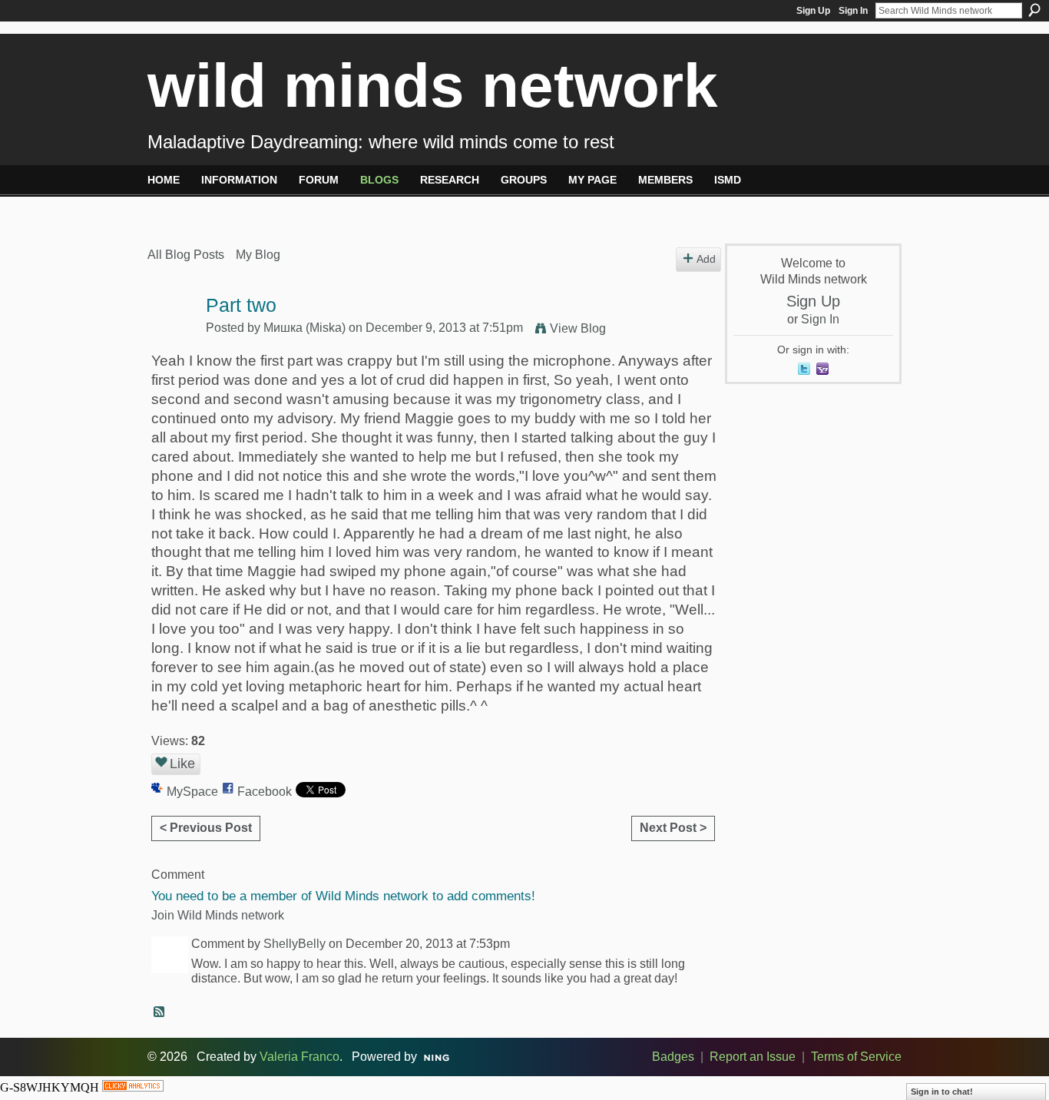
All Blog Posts (185, 254)
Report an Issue (753, 1056)
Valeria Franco (299, 1056)
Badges (673, 1056)
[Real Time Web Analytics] (133, 1087)
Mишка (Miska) (304, 327)
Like (182, 763)
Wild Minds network (432, 85)
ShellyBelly (294, 943)
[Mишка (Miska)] (172, 335)
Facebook (264, 791)
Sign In (853, 10)
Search (1034, 10)
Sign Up (813, 10)
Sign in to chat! (942, 1091)
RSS (160, 1012)
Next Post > (673, 827)
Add (706, 259)
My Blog (258, 254)
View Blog (578, 328)
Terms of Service (856, 1056)
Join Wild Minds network (217, 915)
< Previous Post (206, 827)
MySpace (192, 791)
